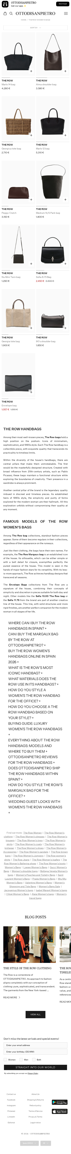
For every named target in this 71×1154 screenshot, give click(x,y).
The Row (7, 80)
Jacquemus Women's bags (18, 890)
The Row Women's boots (52, 863)
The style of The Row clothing (27, 968)
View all (35, 1014)
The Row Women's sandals (33, 851)
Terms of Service (35, 1111)
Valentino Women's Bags (38, 882)
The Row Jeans (21, 859)
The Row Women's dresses (29, 836)
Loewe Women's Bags (35, 867)
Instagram (11, 1105)
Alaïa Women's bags (43, 894)
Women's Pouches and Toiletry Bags (35, 874)
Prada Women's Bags (43, 878)
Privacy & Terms (35, 1117)
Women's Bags (13, 867)
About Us (35, 1094)
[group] (18, 55)
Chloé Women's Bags (17, 894)
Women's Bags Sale (49, 886)
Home (23, 20)
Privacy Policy (33, 1073)
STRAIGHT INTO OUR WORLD (35, 1067)
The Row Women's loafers (46, 859)
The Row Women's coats (28, 844)
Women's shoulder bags (25, 871)
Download (63, 4)
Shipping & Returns (35, 1100)
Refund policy (35, 1105)
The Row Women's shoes (30, 848)
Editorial (11, 1122)
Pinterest (11, 1111)
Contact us (11, 1094)
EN (44, 1143)
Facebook (11, 1100)
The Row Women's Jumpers (28, 855)
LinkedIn (11, 1117)
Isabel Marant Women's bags (51, 890)
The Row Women (32, 832)
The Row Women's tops (30, 840)
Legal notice (35, 1122)
